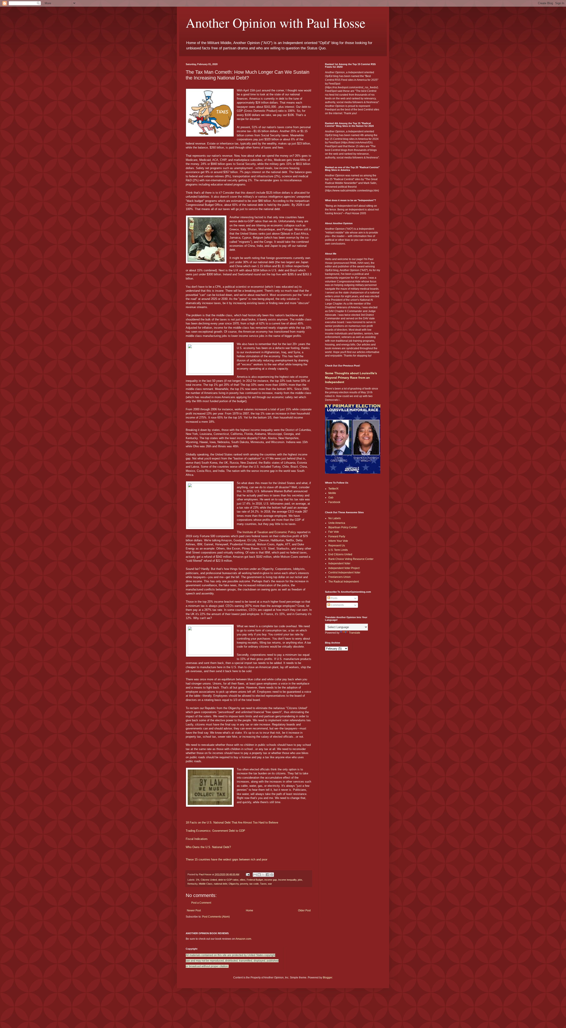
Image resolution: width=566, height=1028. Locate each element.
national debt (220, 883)
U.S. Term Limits (338, 550)
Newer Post (194, 910)
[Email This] (255, 874)
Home (249, 910)
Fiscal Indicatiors (197, 839)
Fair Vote (333, 531)
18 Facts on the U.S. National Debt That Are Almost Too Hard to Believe (232, 822)
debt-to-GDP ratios (228, 879)
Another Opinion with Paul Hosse (275, 22)
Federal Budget (255, 879)
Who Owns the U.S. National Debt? (208, 847)
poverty (244, 883)
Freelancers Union (339, 577)
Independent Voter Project (343, 568)
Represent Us (336, 545)
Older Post (304, 910)
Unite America (336, 523)
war (270, 883)
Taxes (263, 883)
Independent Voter (339, 563)
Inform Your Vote (338, 540)
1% (197, 879)
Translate (354, 632)
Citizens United (209, 879)
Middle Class (205, 883)
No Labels (334, 518)
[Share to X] (263, 874)
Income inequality (287, 879)
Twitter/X (333, 488)
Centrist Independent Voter (344, 572)
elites (242, 879)
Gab (330, 497)
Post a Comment (201, 902)
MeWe (332, 493)
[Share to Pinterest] (272, 874)
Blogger (327, 977)
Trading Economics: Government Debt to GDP (215, 830)
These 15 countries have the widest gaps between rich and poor (226, 859)
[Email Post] (247, 874)
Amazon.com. (243, 938)
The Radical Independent (343, 581)
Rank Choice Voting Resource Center (350, 559)
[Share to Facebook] (267, 874)
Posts (333, 598)
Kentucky (192, 883)
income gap (270, 879)
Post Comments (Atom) (216, 916)
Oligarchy (234, 883)
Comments (337, 605)
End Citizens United (340, 554)
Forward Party (336, 536)
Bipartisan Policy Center (342, 527)
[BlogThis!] (259, 874)
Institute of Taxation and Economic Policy (269, 532)
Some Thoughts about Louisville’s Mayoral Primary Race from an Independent (351, 377)
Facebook (334, 502)
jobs (300, 879)
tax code (254, 883)
